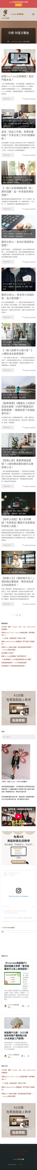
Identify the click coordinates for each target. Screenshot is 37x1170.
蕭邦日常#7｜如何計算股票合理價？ (17, 244)
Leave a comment (30, 99)
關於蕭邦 (9, 1151)
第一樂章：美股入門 (11, 452)
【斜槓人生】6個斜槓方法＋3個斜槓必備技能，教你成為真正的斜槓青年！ (17, 582)
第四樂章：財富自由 (13, 182)
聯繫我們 (17, 1151)
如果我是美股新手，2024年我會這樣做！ (14, 662)
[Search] (4, 736)
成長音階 (18, 180)
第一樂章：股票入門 (25, 452)
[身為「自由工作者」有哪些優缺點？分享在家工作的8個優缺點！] (18, 116)
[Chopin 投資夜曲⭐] (5, 14)
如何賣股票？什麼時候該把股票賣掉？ (13, 666)
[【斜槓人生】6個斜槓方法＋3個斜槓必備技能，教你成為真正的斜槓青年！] (18, 562)
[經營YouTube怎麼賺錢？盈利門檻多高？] (18, 61)
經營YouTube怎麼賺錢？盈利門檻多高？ (17, 78)
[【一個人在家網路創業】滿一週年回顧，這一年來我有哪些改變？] (18, 172)
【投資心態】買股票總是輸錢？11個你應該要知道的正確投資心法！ (17, 464)
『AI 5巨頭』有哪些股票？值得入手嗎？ (14, 638)
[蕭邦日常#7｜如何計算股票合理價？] (18, 226)
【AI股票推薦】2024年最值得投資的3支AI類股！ (16, 659)
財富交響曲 (22, 70)
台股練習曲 (19, 233)
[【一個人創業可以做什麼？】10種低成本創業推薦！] (18, 335)
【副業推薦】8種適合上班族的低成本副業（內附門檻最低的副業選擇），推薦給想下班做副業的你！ (18, 408)
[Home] (8, 42)
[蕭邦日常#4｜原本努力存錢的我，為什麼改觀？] (18, 279)
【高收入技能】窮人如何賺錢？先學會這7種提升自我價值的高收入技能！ (18, 523)
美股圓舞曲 (19, 236)
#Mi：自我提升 (9, 123)
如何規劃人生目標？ (7, 653)
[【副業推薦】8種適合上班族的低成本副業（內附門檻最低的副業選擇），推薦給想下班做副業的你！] (18, 388)
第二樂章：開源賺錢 (11, 70)
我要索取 (18, 5)
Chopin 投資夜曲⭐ (18, 14)
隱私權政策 (25, 1151)
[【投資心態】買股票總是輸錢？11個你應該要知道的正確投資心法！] (18, 445)
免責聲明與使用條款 (19, 1154)
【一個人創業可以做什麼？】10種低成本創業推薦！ (17, 352)
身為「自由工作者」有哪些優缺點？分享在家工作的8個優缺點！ (18, 135)
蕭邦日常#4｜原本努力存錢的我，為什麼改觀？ (17, 296)
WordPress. (25, 1164)
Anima (18, 1164)
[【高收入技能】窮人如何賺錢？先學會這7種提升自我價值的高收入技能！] (18, 504)
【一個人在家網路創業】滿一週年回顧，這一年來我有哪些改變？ (17, 191)
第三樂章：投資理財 (9, 455)
